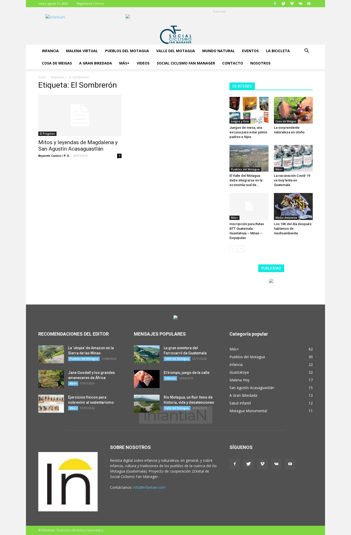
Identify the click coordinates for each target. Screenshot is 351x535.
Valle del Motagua (175, 50)
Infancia (50, 50)
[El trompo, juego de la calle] (147, 379)
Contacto (232, 63)
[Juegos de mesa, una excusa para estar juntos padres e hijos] (249, 110)
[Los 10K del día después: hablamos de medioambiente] (293, 206)
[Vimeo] (292, 3)
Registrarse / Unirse (90, 3)
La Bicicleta (278, 50)
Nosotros (260, 63)
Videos (143, 63)
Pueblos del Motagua (127, 50)
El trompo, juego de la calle (186, 373)
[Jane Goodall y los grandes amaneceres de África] (51, 379)
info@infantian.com (149, 487)
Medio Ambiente (286, 217)
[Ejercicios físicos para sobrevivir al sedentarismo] (51, 404)
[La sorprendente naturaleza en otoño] (293, 110)
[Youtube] (309, 3)
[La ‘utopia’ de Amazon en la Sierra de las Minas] (51, 354)
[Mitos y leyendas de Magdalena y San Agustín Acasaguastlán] (80, 115)
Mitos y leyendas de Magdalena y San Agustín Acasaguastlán (78, 145)
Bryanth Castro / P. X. (54, 156)
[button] (306, 51)
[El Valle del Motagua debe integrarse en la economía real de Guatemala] (249, 158)
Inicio (42, 77)
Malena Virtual (82, 50)
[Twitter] (283, 3)
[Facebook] (275, 3)
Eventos (250, 50)
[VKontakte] (300, 3)
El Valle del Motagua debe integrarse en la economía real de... (245, 180)
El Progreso (47, 133)
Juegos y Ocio (240, 121)
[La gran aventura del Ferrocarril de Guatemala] (147, 354)
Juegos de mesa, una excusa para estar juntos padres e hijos (248, 132)
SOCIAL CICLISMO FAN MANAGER (186, 63)
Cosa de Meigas (57, 63)
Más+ (124, 63)
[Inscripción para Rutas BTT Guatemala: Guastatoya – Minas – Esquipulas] (249, 206)
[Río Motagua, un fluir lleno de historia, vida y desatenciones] (147, 404)
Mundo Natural (218, 50)
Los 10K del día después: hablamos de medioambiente (293, 228)
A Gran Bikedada (95, 63)
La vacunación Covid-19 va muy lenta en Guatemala (292, 180)
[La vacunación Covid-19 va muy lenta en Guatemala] (293, 158)
